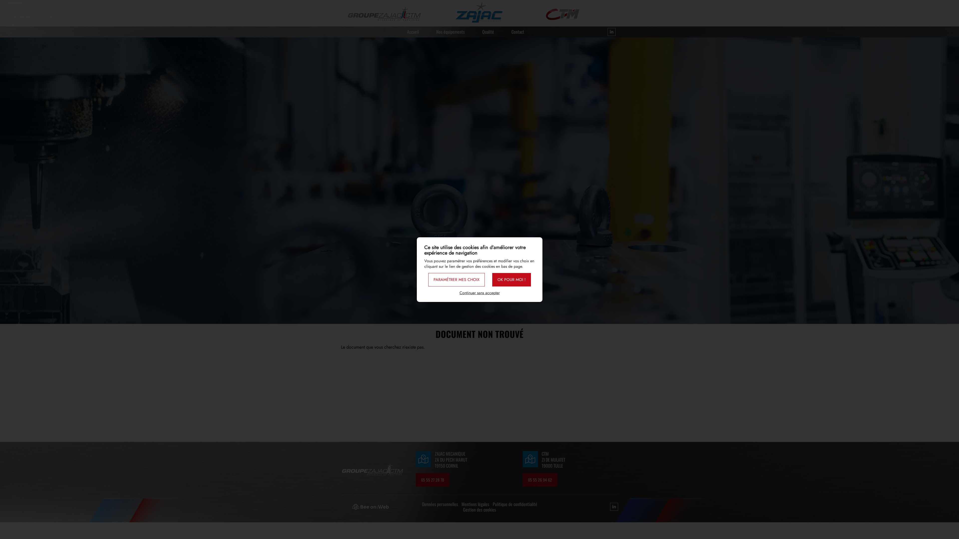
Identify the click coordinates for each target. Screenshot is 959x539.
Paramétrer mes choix (457, 279)
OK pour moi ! (511, 279)
